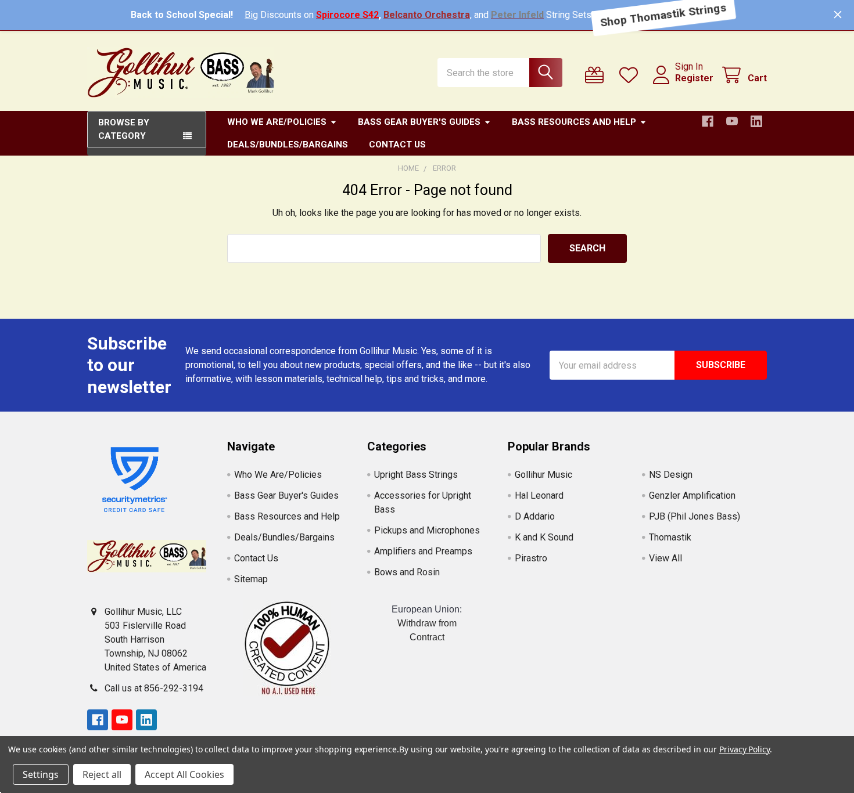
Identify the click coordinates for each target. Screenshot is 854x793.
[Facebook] (707, 121)
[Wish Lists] (631, 75)
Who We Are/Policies (276, 122)
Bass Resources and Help (574, 122)
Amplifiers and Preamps (423, 551)
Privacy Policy (744, 749)
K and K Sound (544, 537)
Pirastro (531, 558)
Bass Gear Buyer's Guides (419, 122)
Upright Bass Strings (416, 474)
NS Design (670, 474)
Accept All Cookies (184, 774)
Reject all (101, 774)
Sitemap (251, 579)
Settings (41, 774)
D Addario (535, 516)
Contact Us (397, 144)
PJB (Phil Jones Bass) (694, 516)
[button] (287, 648)
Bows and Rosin (407, 572)
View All (665, 558)
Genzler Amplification (692, 495)
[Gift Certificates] (597, 75)
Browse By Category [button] (123, 129)
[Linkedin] (756, 121)
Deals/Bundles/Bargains (287, 144)
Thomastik (670, 537)
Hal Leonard (539, 495)
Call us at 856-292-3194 (154, 688)
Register (694, 78)
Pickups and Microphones (427, 530)
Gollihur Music (543, 474)
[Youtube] (732, 121)
